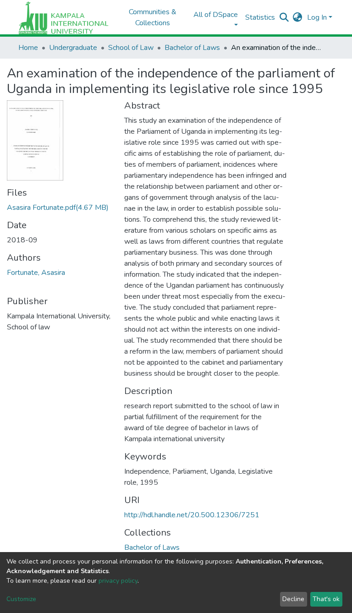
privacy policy (118, 580)
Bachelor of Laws (192, 48)
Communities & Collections (152, 17)
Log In (317, 17)
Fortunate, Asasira (36, 273)
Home (28, 48)
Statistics (260, 17)
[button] (297, 17)
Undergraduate (73, 48)
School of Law (131, 48)
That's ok (326, 599)
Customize (21, 599)
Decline (293, 599)
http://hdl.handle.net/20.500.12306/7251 (191, 515)
